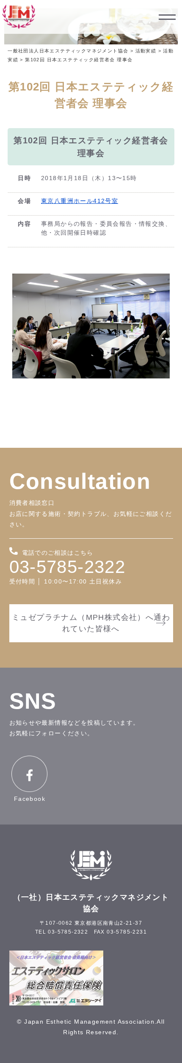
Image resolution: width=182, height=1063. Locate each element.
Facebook (29, 798)
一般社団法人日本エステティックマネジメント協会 (68, 50)
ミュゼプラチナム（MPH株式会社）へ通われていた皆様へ (91, 623)
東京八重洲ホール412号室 (79, 200)
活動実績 (146, 50)
